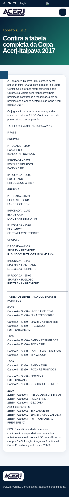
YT (14, 3)
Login (23, 3)
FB (9, 3)
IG (4, 3)
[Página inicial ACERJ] (14, 12)
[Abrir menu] (62, 12)
